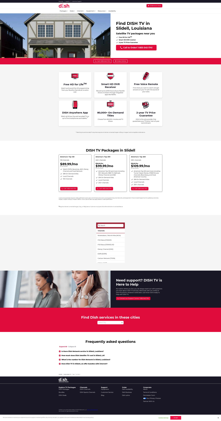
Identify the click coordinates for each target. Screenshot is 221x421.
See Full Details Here (92, 409)
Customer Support (76, 1)
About (145, 389)
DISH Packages (64, 389)
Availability (67, 374)
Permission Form (149, 395)
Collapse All (72, 346)
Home (60, 374)
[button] (122, 322)
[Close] (218, 418)
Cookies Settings (163, 417)
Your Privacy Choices (153, 398)
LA (73, 374)
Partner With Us (148, 401)
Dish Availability (127, 389)
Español (67, 1)
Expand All (63, 346)
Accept (176, 417)
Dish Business (127, 392)
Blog (102, 395)
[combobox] (108, 322)
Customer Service (107, 392)
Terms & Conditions (150, 392)
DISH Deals (62, 395)
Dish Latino (126, 395)
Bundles (61, 392)
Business (61, 1)
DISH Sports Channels (87, 392)
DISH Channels (85, 389)
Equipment (105, 389)
